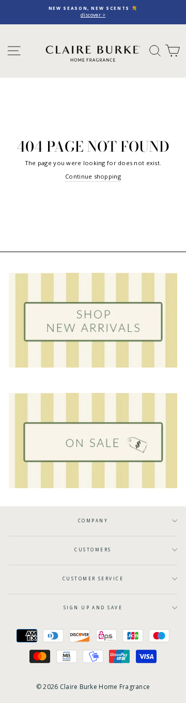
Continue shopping (93, 176)
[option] (93, 12)
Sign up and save (93, 607)
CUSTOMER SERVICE (93, 578)
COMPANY (93, 520)
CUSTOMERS (92, 549)
